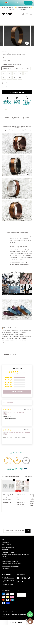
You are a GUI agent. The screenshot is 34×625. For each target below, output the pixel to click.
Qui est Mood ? (6, 542)
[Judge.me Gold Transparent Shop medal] (25, 460)
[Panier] (27, 14)
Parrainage (5, 549)
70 (14, 78)
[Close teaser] (26, 620)
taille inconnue (7, 68)
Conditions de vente (8, 552)
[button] (9, 377)
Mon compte (5, 568)
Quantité (5, 83)
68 (9, 78)
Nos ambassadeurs (8, 547)
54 (28, 68)
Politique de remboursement (10, 566)
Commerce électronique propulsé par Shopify (14, 615)
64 (26, 73)
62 (20, 73)
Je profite (28, 3)
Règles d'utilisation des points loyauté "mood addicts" (15, 555)
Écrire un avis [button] (17, 391)
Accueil (4, 51)
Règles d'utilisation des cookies (11, 564)
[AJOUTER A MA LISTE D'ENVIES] (6, 110)
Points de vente (6, 545)
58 (9, 73)
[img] (7, 410)
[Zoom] (27, 43)
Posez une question (9, 354)
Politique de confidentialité (10, 561)
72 (20, 78)
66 (4, 78)
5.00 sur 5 (22, 372)
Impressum (5, 559)
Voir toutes (28, 476)
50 (17, 68)
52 (22, 68)
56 (4, 73)
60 (15, 73)
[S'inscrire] (28, 531)
